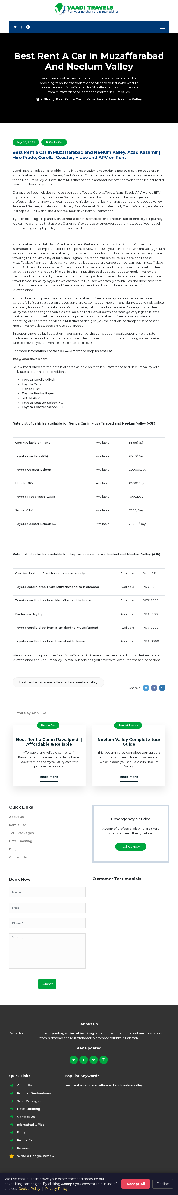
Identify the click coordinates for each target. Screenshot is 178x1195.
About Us (16, 817)
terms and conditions (144, 660)
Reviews (24, 1148)
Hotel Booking (20, 841)
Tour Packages (21, 833)
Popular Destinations (34, 1093)
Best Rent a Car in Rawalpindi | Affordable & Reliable (49, 742)
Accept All (136, 1184)
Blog (47, 99)
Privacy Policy (56, 1189)
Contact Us (18, 857)
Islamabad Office (30, 1124)
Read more (49, 777)
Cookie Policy (29, 1189)
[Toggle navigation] (162, 27)
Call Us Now (131, 846)
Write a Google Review (35, 1156)
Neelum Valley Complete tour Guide (129, 742)
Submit (47, 984)
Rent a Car (55, 142)
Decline (163, 1184)
